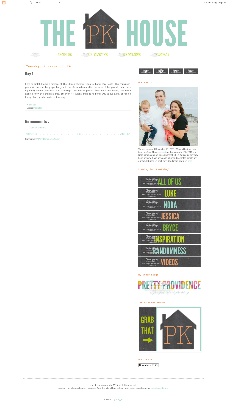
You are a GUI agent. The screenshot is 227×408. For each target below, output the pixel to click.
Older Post (125, 134)
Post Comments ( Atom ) (49, 139)
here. (190, 161)
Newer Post (31, 134)
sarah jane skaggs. (159, 388)
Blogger (119, 399)
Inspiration (37, 108)
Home (79, 134)
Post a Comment (38, 127)
